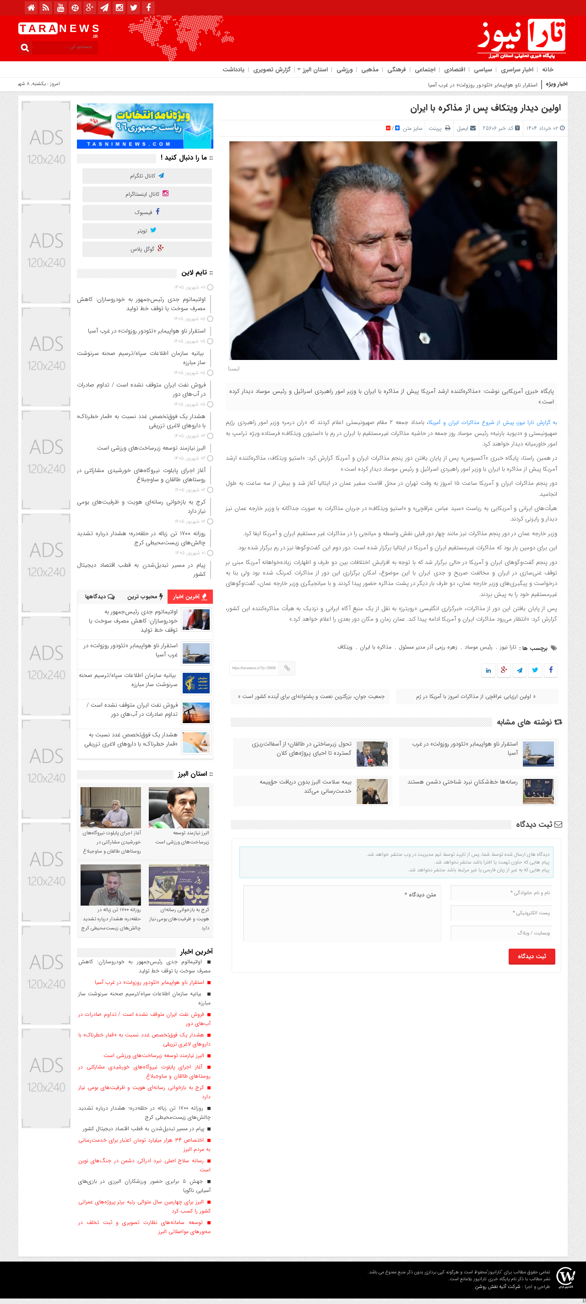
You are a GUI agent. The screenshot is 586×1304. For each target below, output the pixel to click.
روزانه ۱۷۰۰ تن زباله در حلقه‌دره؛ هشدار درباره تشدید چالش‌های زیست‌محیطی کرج (111, 919)
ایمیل (462, 128)
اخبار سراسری (517, 70)
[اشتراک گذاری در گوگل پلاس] (504, 670)
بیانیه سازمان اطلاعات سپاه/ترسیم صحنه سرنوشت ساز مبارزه (128, 680)
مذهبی (370, 70)
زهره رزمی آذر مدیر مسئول (428, 647)
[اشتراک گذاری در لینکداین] (488, 670)
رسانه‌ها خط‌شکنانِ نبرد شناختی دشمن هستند (462, 782)
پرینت (437, 128)
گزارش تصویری (272, 70)
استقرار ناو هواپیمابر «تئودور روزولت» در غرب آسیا (482, 84)
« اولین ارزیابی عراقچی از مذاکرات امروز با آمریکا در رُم (476, 696)
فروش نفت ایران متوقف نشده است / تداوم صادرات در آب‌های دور (132, 709)
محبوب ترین (143, 596)
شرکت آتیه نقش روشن (498, 1287)
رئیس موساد (479, 647)
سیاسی (483, 70)
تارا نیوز (508, 647)
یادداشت (233, 70)
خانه (547, 70)
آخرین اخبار (187, 596)
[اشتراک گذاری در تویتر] (535, 670)
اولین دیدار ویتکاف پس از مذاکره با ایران (485, 108)
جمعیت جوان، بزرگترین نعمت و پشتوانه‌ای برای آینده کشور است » (311, 696)
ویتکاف (345, 647)
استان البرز (315, 70)
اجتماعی (425, 70)
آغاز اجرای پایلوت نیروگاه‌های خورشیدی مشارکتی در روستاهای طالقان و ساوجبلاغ (112, 842)
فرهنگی (396, 70)
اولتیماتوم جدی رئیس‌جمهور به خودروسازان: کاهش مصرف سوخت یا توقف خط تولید (133, 621)
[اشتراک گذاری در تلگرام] (519, 670)
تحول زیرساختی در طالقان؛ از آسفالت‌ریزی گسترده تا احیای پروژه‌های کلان (302, 749)
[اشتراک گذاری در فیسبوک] (550, 670)
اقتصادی (454, 70)
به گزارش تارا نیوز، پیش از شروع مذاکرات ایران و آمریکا (493, 422)
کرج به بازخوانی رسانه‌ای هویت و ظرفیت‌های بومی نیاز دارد (179, 919)
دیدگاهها (96, 596)
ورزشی (344, 70)
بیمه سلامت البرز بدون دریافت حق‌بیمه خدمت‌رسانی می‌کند (306, 787)
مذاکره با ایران (375, 647)
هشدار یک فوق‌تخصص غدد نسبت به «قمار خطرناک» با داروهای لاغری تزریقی (131, 739)
